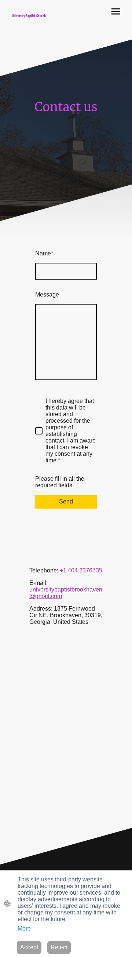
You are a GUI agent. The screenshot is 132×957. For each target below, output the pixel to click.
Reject (59, 947)
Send (66, 501)
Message (47, 294)
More (24, 928)
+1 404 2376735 (81, 570)
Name (44, 253)
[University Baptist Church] (36, 29)
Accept (29, 947)
